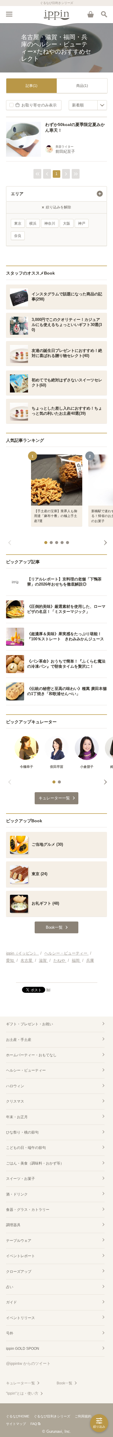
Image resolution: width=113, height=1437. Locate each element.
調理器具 (13, 1225)
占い (9, 1287)
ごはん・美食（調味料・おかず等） (35, 1163)
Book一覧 (64, 1383)
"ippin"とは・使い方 (22, 1393)
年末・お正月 (17, 1117)
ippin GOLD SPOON (22, 1348)
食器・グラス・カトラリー (27, 1210)
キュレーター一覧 (20, 1383)
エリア (17, 193)
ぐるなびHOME (17, 1416)
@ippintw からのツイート (28, 1363)
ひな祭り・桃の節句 (22, 1132)
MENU (9, 14)
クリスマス (15, 1101)
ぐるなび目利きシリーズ (52, 1416)
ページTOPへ (56, 975)
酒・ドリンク (17, 1194)
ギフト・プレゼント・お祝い (29, 1024)
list (48, 989)
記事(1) (31, 86)
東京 (17, 223)
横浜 (32, 223)
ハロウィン (15, 1086)
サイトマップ (16, 1424)
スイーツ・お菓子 (20, 1179)
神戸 (81, 223)
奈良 (17, 236)
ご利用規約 (83, 1416)
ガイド (11, 1302)
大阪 (66, 223)
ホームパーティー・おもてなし (31, 1055)
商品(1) (82, 86)
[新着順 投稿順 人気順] (88, 105)
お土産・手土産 (18, 1040)
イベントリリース (20, 1318)
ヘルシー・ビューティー (26, 1070)
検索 (104, 14)
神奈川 (49, 223)
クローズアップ (18, 1271)
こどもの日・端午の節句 (26, 1148)
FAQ (33, 1424)
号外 (9, 1333)
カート (90, 14)
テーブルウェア (18, 1241)
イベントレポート (20, 1256)
